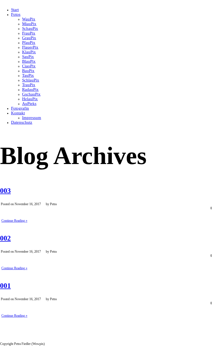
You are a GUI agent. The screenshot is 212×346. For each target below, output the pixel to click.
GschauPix (31, 94)
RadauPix (30, 89)
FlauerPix (30, 47)
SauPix (28, 56)
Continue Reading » (14, 221)
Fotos (15, 14)
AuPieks (29, 103)
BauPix (28, 70)
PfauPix (28, 42)
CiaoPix (29, 66)
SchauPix (30, 28)
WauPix (28, 19)
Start (15, 9)
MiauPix (29, 24)
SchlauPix (30, 80)
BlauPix (29, 61)
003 (5, 191)
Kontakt (18, 113)
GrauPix (29, 38)
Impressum (31, 117)
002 (5, 238)
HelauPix (30, 99)
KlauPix (29, 52)
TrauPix (28, 85)
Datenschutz (21, 122)
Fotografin (20, 108)
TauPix (28, 75)
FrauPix (28, 33)
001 (5, 286)
